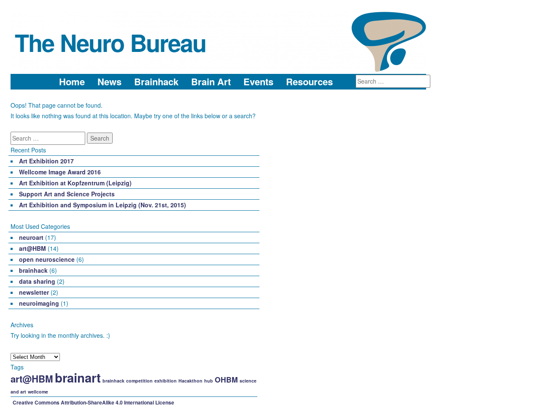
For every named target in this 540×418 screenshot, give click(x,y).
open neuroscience (47, 259)
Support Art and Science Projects (67, 194)
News (109, 81)
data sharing (37, 281)
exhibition (165, 380)
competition (139, 380)
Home (72, 81)
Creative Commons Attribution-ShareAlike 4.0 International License (93, 402)
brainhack (33, 270)
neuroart (31, 237)
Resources (309, 81)
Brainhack (156, 81)
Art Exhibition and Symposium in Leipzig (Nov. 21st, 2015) (102, 205)
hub (208, 380)
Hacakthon (190, 380)
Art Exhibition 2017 (46, 161)
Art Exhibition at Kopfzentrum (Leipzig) (75, 183)
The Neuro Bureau (110, 42)
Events (258, 81)
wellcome (38, 391)
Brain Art (211, 81)
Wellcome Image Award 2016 (60, 172)
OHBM (226, 379)
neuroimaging (39, 303)
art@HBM (32, 248)
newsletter (34, 292)
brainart (78, 377)
